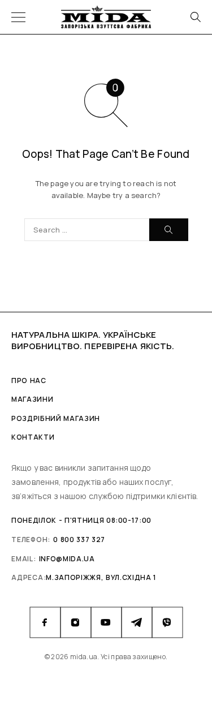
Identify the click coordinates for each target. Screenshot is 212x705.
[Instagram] (75, 622)
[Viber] (167, 622)
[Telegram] (137, 622)
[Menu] (18, 17)
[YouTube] (106, 622)
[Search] (195, 17)
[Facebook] (45, 622)
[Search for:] (86, 229)
